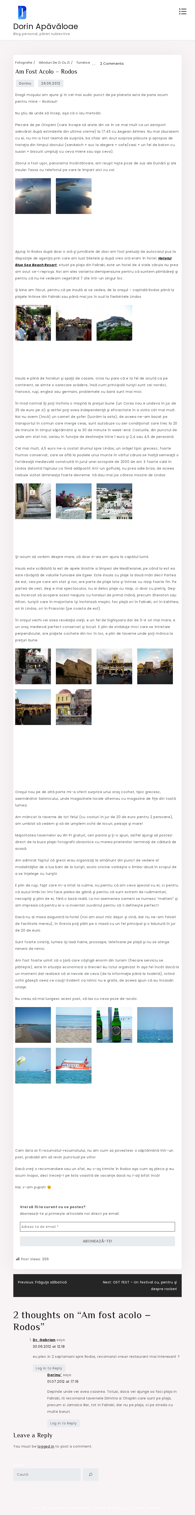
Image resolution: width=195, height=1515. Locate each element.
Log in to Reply (49, 1368)
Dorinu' (54, 1375)
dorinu (25, 83)
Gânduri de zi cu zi (54, 62)
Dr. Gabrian (44, 1340)
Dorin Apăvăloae (45, 26)
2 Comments (112, 63)
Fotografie (23, 62)
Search (19, 1465)
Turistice (83, 62)
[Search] (90, 1474)
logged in (46, 1446)
